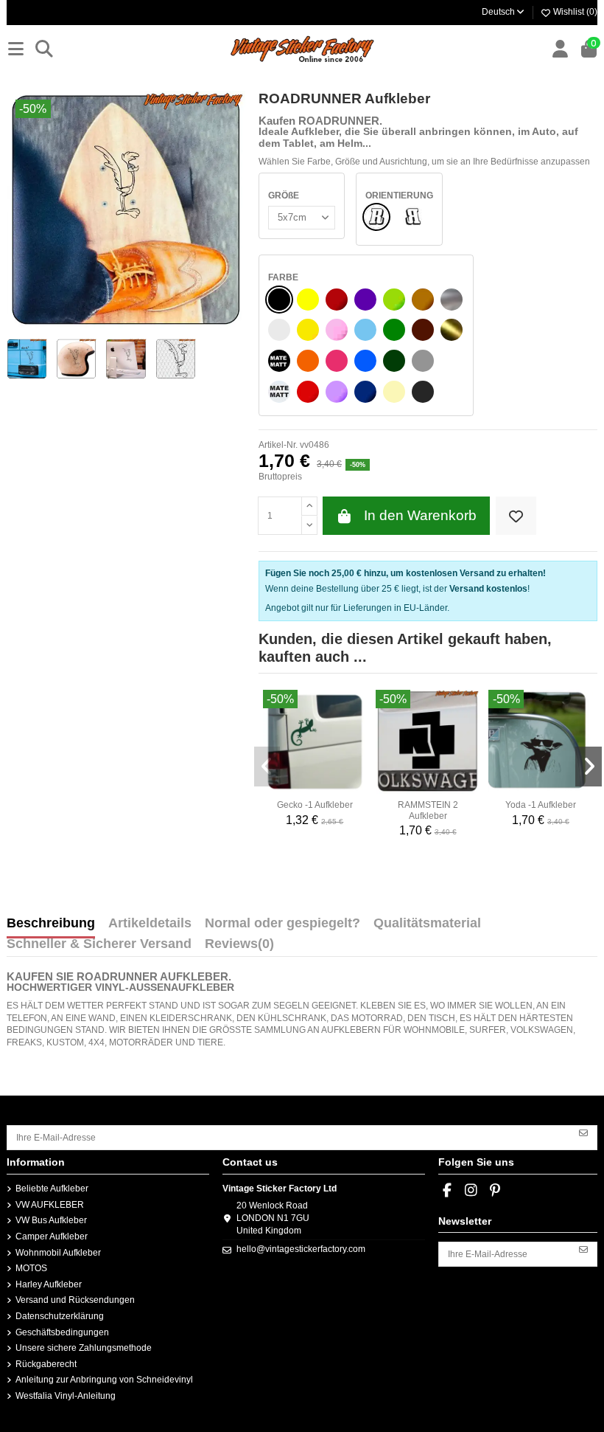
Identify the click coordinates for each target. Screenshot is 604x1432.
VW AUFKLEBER (49, 1205)
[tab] (239, 947)
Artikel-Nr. (278, 445)
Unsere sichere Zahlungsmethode (83, 1348)
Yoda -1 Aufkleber (540, 805)
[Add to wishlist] (516, 516)
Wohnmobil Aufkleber (58, 1253)
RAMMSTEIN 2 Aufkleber (428, 810)
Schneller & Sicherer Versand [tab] (99, 944)
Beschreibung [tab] (51, 923)
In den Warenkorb (420, 515)
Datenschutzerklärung (59, 1316)
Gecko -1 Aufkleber (315, 805)
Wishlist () (574, 12)
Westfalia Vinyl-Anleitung (65, 1396)
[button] (267, 766)
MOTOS (31, 1268)
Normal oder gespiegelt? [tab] (282, 923)
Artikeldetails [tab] (150, 923)
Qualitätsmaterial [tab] (427, 923)
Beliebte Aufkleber (51, 1188)
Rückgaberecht (46, 1364)
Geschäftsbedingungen (62, 1332)
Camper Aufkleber (51, 1236)
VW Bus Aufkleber (51, 1220)
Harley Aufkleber (48, 1284)
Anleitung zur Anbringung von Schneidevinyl (104, 1379)
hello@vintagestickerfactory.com (300, 1249)
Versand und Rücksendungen (75, 1300)
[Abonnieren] (583, 1132)
